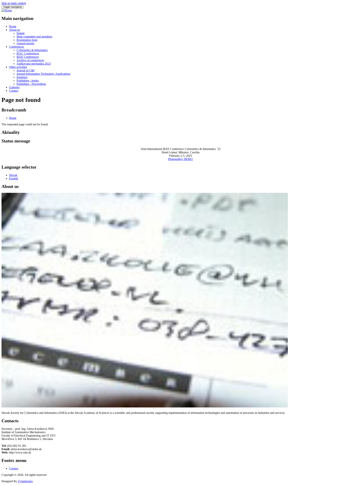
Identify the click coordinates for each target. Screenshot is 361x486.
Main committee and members (34, 36)
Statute (21, 33)
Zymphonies (25, 481)
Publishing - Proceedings (31, 84)
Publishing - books (28, 80)
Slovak (13, 175)
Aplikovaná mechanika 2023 (34, 63)
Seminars (22, 77)
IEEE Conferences (28, 56)
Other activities (18, 67)
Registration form (27, 40)
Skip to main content (14, 3)
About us (14, 29)
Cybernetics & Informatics (32, 50)
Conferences (16, 46)
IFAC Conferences (28, 53)
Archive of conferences (30, 60)
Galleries (14, 87)
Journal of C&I (25, 70)
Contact (13, 90)
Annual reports (25, 43)
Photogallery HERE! (180, 159)
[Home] (7, 10)
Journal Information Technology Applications (43, 73)
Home (12, 26)
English (13, 178)
